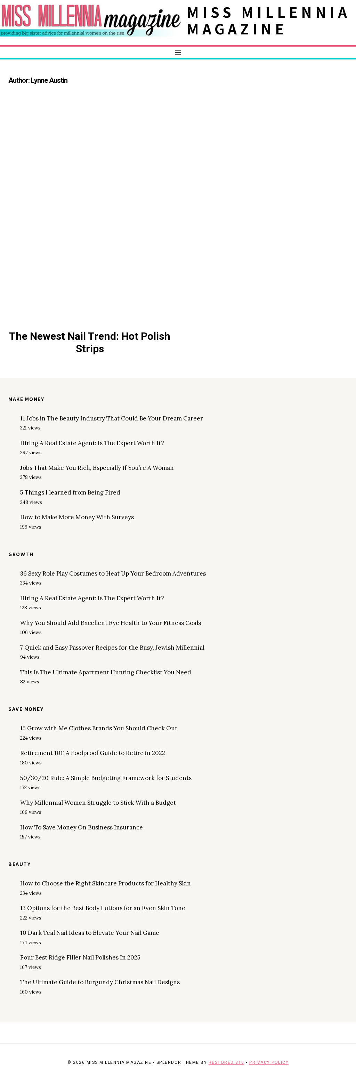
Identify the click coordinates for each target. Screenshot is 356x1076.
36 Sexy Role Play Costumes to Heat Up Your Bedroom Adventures (113, 573)
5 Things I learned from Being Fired (70, 492)
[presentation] (89, 216)
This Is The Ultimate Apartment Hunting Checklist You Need (105, 672)
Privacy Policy (269, 1062)
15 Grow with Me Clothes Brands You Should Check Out (98, 728)
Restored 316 (226, 1062)
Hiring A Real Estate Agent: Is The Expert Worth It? (92, 443)
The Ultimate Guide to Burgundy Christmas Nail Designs (100, 982)
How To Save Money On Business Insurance (81, 827)
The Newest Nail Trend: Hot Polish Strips (89, 342)
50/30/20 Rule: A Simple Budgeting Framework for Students (106, 778)
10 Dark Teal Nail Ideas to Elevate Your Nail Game (89, 933)
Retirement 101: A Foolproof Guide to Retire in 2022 (92, 753)
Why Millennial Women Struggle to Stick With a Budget (98, 802)
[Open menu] (178, 52)
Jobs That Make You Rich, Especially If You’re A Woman (97, 468)
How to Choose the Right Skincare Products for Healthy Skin (105, 883)
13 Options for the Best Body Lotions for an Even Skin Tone (102, 908)
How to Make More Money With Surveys (77, 517)
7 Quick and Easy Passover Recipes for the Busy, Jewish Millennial (112, 647)
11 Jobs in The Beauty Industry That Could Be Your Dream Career (111, 418)
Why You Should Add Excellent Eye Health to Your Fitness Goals (110, 623)
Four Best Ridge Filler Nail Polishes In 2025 (80, 957)
